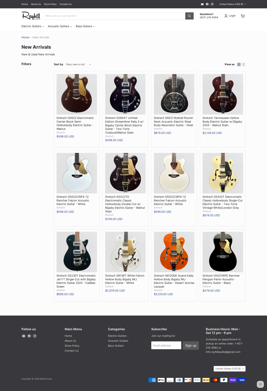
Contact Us (66, 4)
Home (24, 4)
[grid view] (239, 64)
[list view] (243, 64)
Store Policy (50, 4)
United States (231, 4)
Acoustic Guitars (59, 26)
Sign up (190, 345)
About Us (36, 4)
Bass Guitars (84, 26)
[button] (230, 16)
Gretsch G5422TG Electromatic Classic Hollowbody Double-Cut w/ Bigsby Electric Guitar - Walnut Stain (125, 204)
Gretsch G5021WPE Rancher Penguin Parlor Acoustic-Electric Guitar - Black (221, 279)
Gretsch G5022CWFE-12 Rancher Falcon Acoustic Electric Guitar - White (73, 200)
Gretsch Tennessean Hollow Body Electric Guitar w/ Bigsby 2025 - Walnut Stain (222, 121)
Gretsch (61, 132)
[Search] (189, 15)
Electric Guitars (31, 26)
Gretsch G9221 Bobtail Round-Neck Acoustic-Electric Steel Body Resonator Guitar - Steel (174, 121)
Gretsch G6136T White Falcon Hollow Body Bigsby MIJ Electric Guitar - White (124, 279)
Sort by (58, 64)
